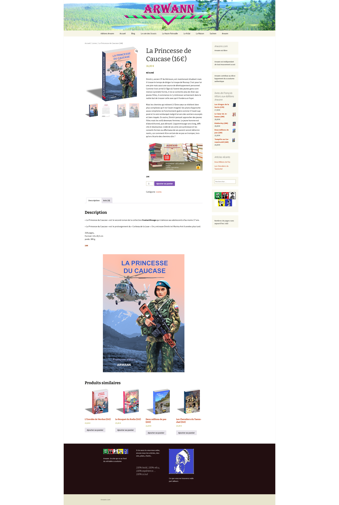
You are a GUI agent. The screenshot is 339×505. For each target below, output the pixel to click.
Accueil (123, 33)
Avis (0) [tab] (106, 200)
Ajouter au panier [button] (95, 430)
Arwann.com (105, 499)
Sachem (213, 33)
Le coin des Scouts (148, 33)
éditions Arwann (107, 33)
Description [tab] (94, 200)
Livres (94, 43)
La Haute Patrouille (170, 33)
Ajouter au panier (164, 183)
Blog (133, 33)
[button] (136, 51)
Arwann (225, 33)
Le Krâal (187, 33)
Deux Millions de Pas (222, 162)
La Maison (200, 33)
